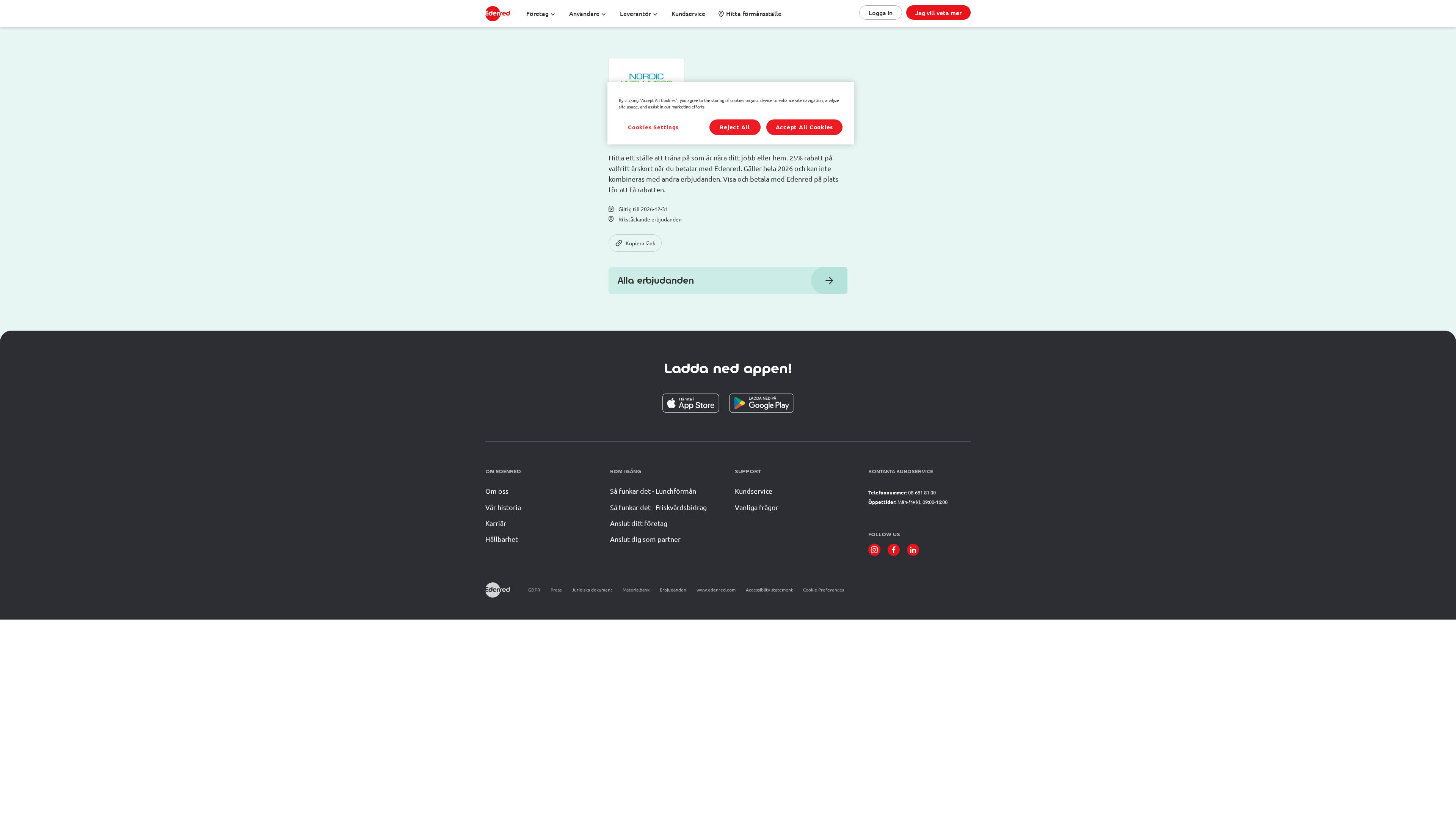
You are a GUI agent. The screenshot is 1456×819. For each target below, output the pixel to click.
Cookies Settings (653, 127)
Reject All (735, 127)
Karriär (495, 523)
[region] (730, 113)
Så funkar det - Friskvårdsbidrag (658, 507)
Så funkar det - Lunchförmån (653, 491)
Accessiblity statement (769, 590)
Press (556, 590)
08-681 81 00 (922, 492)
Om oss (496, 491)
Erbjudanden (673, 590)
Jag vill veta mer (938, 12)
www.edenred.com (716, 590)
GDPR (534, 590)
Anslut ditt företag (638, 523)
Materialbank (636, 590)
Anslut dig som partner (645, 539)
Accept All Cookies (804, 127)
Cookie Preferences (823, 590)
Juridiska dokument (592, 590)
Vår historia (503, 507)
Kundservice (753, 491)
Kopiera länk (640, 243)
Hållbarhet (501, 539)
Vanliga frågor (756, 507)
